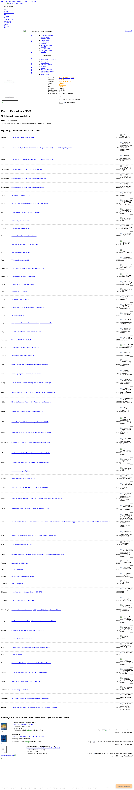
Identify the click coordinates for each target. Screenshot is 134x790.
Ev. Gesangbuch (45, 48)
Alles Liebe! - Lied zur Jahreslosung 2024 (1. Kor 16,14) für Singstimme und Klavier (36, 610)
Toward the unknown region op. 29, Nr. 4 (23, 355)
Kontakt (43, 68)
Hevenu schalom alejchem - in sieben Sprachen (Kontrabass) (28, 178)
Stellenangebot (45, 74)
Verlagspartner (45, 73)
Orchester (7, 18)
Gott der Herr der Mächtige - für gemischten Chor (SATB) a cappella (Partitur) (34, 707)
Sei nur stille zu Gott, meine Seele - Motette (23, 236)
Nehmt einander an (16, 654)
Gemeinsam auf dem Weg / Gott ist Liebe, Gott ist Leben (27, 630)
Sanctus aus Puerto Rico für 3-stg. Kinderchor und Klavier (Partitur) (31, 453)
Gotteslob (43, 47)
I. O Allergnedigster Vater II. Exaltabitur (23, 600)
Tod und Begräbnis (46, 45)
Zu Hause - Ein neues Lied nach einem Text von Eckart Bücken (29, 203)
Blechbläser (7, 21)
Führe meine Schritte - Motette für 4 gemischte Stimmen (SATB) (30, 508)
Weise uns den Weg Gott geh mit (20, 471)
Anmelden (33, 1)
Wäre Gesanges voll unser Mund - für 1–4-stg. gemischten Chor (29, 672)
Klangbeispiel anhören (7, 755)
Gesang (6, 16)
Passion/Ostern (45, 37)
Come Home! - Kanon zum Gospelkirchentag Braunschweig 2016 (30, 442)
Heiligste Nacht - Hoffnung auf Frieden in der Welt (26, 212)
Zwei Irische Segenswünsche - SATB (22, 544)
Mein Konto (11, 1)
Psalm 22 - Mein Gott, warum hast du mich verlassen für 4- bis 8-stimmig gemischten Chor (37, 554)
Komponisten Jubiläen (47, 50)
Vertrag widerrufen (124, 786)
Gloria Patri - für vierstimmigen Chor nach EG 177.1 (26, 592)
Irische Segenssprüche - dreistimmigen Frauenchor (25, 374)
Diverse (6, 26)
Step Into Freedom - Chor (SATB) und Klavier (24, 244)
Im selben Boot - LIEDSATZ (19, 563)
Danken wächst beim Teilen (19, 292)
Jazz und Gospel (45, 38)
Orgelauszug (62, 85)
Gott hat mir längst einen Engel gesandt (22, 284)
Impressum (44, 66)
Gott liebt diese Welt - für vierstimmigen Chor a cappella (27, 307)
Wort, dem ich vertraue (18, 315)
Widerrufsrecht (45, 63)
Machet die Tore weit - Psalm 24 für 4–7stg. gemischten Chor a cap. (31, 402)
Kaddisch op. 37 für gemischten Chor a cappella (25, 347)
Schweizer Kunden (46, 69)
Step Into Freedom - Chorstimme (20, 252)
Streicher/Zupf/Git (9, 19)
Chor (5, 14)
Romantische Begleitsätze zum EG (24, 724)
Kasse (26, 1)
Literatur (6, 24)
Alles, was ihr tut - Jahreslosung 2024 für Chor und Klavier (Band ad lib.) (32, 159)
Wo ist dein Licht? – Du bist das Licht (22, 340)
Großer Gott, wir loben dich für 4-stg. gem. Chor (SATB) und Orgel (31, 382)
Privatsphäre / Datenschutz (48, 59)
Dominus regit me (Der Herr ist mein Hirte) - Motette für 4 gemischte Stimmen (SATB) (36, 498)
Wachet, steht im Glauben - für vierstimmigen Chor (26, 332)
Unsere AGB (44, 61)
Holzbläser (7, 22)
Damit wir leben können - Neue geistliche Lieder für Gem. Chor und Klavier (33, 621)
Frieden (61, 83)
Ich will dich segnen (17, 569)
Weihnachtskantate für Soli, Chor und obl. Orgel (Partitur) (43, 748)
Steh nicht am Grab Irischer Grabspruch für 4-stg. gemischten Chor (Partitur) (33, 535)
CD (5, 27)
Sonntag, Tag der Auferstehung (20, 221)
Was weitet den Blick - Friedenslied (21, 195)
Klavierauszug (45, 40)
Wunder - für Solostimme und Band (21, 639)
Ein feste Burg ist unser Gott (19, 690)
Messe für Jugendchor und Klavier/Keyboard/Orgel (26, 681)
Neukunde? (20, 1)
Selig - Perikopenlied (17, 583)
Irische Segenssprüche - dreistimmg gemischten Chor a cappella (29, 364)
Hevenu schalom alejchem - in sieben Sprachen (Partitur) (27, 187)
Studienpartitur (45, 42)
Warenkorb (4, 1)
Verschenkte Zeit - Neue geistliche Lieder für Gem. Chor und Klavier (31, 663)
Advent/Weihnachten (47, 35)
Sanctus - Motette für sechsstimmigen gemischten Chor (27, 411)
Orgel (6, 11)
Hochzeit (43, 43)
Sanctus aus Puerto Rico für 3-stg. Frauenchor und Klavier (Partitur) (31, 432)
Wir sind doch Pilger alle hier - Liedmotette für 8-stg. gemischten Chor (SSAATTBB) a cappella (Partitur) (41, 148)
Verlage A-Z (128, 31)
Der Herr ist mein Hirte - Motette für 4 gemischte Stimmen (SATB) (30, 487)
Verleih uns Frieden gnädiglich (20, 260)
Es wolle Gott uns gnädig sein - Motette (22, 576)
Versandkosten (76, 99)
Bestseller (43, 52)
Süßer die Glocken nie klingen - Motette (23, 478)
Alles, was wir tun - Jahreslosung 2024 (22, 228)
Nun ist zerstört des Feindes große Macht (23, 276)
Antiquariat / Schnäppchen (48, 71)
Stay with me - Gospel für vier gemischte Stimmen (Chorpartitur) (30, 698)
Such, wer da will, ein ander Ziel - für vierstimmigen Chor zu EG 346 (31, 323)
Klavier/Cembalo (9, 13)
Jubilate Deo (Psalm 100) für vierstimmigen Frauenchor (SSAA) (29, 422)
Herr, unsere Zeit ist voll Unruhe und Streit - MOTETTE (27, 268)
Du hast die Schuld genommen (20, 299)
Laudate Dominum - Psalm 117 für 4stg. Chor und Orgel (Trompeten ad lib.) (33, 392)
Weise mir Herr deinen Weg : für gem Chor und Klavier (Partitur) (30, 462)
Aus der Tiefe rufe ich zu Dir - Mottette (22, 137)
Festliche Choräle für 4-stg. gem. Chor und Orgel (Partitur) (29, 736)
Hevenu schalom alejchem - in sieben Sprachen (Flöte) (27, 169)
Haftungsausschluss (46, 64)
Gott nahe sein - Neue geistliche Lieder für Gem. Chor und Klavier (30, 647)
